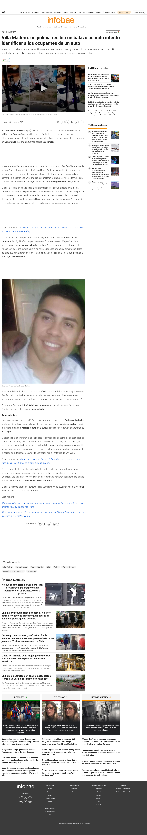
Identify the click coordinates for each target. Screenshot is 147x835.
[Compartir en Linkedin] (72, 122)
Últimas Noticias (109, 12)
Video (56, 567)
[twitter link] (25, 797)
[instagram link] (30, 797)
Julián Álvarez (47, 27)
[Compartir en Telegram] (77, 122)
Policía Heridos (21, 567)
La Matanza (32, 571)
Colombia (57, 12)
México (73, 12)
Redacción (74, 788)
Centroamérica (88, 12)
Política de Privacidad (123, 792)
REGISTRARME (124, 12)
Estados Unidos (46, 12)
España (65, 12)
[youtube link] (21, 801)
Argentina (35, 12)
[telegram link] (25, 801)
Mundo (98, 12)
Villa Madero (7, 567)
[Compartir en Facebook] (63, 122)
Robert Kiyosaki (57, 27)
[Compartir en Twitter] (67, 122)
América (50, 788)
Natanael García (37, 567)
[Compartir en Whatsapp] (58, 122)
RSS (50, 814)
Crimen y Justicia (9, 32)
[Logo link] (61, 20)
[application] (43, 88)
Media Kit (99, 805)
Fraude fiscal (82, 27)
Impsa (65, 27)
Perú (79, 12)
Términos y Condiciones (123, 788)
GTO (48, 567)
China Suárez (73, 27)
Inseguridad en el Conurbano (13, 571)
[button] (4, 12)
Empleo (74, 792)
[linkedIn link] (30, 801)
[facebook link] (21, 797)
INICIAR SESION (139, 12)
